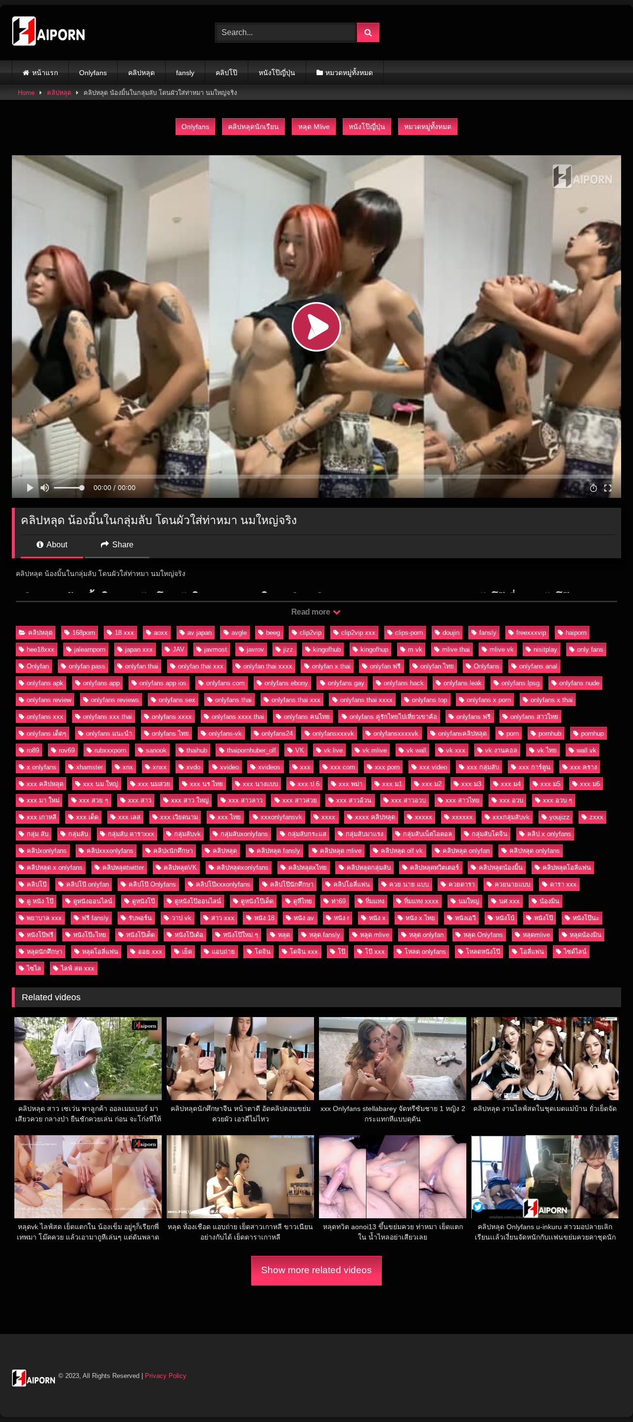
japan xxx (139, 649)
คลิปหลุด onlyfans (534, 850)
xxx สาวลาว (245, 800)
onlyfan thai (141, 666)
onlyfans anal (538, 666)
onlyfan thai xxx (201, 666)
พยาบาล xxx (44, 918)
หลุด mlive (374, 934)
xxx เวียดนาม (179, 817)
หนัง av (304, 918)
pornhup (592, 733)
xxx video (433, 767)
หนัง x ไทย (420, 918)
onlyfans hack (404, 683)
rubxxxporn (110, 750)
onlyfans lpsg (520, 683)
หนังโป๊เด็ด (140, 934)
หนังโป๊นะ (586, 918)
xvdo (193, 767)
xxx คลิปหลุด (45, 784)
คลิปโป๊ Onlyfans (152, 884)
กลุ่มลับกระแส (307, 834)
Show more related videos (316, 1270)
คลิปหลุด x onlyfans (55, 867)
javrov (255, 649)
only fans (590, 649)
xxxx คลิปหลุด (375, 817)
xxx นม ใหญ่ (100, 784)
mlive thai (456, 649)
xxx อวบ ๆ (557, 800)
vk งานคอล (501, 750)
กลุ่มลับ (78, 834)
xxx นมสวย (154, 784)
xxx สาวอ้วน (353, 800)
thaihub (196, 750)
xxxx (328, 817)
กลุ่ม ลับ (37, 834)
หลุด (284, 934)
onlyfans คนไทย (307, 716)
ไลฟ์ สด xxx (77, 968)
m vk (415, 649)
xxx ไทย (229, 817)
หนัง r (341, 918)
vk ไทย (547, 750)
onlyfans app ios (162, 683)
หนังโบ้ (505, 918)
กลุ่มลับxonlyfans (244, 834)
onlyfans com (225, 683)
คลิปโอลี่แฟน (351, 884)
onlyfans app (101, 683)
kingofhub (327, 649)
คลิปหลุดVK (180, 867)
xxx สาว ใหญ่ (190, 800)
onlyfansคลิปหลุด (462, 733)
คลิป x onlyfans (549, 834)
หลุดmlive (536, 934)
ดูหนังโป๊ (143, 901)
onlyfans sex (177, 700)
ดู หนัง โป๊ (40, 901)
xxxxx (423, 817)
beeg (273, 632)
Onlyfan (38, 666)
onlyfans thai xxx (295, 700)
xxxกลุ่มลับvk (511, 817)
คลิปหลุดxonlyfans (243, 867)
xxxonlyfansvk (281, 817)
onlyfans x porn (489, 700)
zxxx (596, 817)
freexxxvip (531, 632)
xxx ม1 (392, 784)
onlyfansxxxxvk (395, 733)
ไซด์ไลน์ (575, 951)
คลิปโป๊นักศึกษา (292, 884)
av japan (199, 632)
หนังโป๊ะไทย (89, 934)
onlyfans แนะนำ (109, 733)
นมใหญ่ (468, 901)
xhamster (89, 767)
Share (122, 544)
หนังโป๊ (543, 918)
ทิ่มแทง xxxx (421, 901)
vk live (333, 750)
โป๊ (341, 951)
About (56, 544)
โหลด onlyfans (425, 951)
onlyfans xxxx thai (238, 716)
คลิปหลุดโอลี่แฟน (567, 867)
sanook (156, 750)
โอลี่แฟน (532, 951)
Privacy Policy (165, 1375)
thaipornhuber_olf (251, 750)
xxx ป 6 (308, 784)
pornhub (550, 733)
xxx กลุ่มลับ (483, 767)
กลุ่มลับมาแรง (364, 834)
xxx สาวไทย (463, 800)
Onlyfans (93, 73)
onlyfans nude (579, 683)
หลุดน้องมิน (585, 934)
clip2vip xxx (358, 632)
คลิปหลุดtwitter (123, 867)
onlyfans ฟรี (473, 716)
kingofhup (374, 649)
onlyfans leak (463, 683)
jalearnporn (89, 649)
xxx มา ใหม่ (43, 800)
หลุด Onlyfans (483, 934)
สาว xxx (222, 918)
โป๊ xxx (375, 951)
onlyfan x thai (331, 666)
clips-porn (409, 632)
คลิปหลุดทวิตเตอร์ (434, 867)
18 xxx (124, 632)
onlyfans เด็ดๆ (46, 733)
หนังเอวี (465, 918)
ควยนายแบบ (512, 884)
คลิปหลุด (141, 73)
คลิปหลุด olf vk (402, 850)
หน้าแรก (45, 73)
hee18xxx (40, 649)
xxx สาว (139, 800)
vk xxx (455, 750)
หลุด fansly (324, 934)
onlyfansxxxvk (333, 733)
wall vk (586, 750)
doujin (451, 632)
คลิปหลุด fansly (278, 850)
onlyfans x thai (552, 700)
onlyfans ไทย (170, 733)
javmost (215, 649)
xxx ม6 (590, 784)
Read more (311, 612)
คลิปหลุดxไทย (307, 867)
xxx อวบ (511, 800)
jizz (288, 649)
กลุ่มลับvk (187, 834)
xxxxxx (462, 817)
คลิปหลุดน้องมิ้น (501, 867)
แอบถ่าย (223, 951)
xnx (128, 767)
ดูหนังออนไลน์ (92, 901)
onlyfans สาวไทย (534, 716)
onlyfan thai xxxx (267, 666)
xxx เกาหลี (41, 817)
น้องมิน (549, 901)
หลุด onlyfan (426, 934)
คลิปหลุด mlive (341, 850)
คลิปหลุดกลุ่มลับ (369, 867)
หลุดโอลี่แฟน (100, 951)
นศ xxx (509, 901)
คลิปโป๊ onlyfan (87, 884)
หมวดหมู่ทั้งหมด (349, 73)
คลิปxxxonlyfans (110, 850)
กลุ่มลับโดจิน (489, 834)
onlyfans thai (233, 700)
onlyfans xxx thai (107, 716)
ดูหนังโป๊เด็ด (257, 901)
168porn (83, 632)
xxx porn (387, 767)
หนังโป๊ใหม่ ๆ (240, 934)
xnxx (160, 767)
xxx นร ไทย (206, 784)
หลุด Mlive (314, 127)
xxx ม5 (550, 784)
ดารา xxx (563, 884)
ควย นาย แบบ (409, 884)
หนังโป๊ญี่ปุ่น (277, 73)
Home (26, 92)
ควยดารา (462, 884)
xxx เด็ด (87, 817)
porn (512, 733)
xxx (305, 767)
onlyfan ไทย (437, 666)
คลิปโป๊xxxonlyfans (223, 884)
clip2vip (310, 632)
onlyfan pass (87, 666)
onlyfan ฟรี (385, 666)
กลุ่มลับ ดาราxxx (131, 834)
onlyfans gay (346, 683)
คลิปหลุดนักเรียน (253, 127)
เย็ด (187, 951)
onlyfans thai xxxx (366, 700)
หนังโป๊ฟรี (40, 934)
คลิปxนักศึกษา (173, 850)
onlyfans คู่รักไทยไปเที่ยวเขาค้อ (393, 716)
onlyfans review (49, 700)
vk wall (416, 750)
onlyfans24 (277, 733)
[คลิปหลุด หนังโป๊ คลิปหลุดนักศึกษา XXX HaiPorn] (49, 32)
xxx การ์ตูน (534, 767)
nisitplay (545, 649)
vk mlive (374, 750)
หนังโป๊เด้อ (189, 934)
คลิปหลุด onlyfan (466, 850)
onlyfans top (429, 700)
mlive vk (502, 649)
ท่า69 (338, 901)
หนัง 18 (264, 918)
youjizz (559, 817)
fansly (185, 73)
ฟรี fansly (95, 918)
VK (299, 750)
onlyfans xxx (45, 716)
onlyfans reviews (115, 700)
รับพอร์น (140, 918)
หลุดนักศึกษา (44, 951)
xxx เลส (129, 817)
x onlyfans (41, 767)
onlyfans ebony (286, 683)
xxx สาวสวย (299, 800)
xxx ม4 (511, 784)
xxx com (342, 767)
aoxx (161, 632)
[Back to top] (602, 1392)
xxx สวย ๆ (93, 800)
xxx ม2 (432, 784)
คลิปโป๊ (226, 73)
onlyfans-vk (225, 733)
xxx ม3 (471, 784)
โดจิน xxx (304, 951)
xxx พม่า (350, 784)
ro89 (33, 750)
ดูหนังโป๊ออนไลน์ (198, 901)
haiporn (576, 632)
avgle (239, 632)
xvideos (269, 767)
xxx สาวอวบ (408, 800)
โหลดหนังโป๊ (483, 951)
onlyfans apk (45, 683)
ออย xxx (150, 951)
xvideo (229, 767)
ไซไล (34, 968)
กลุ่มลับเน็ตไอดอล (427, 834)
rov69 (67, 750)
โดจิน (263, 951)
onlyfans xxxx (172, 716)
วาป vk (181, 918)
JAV (178, 649)
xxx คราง (583, 767)
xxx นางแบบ (260, 784)
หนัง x (377, 918)
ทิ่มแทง (374, 901)
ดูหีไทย (302, 901)
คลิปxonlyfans (47, 850)
